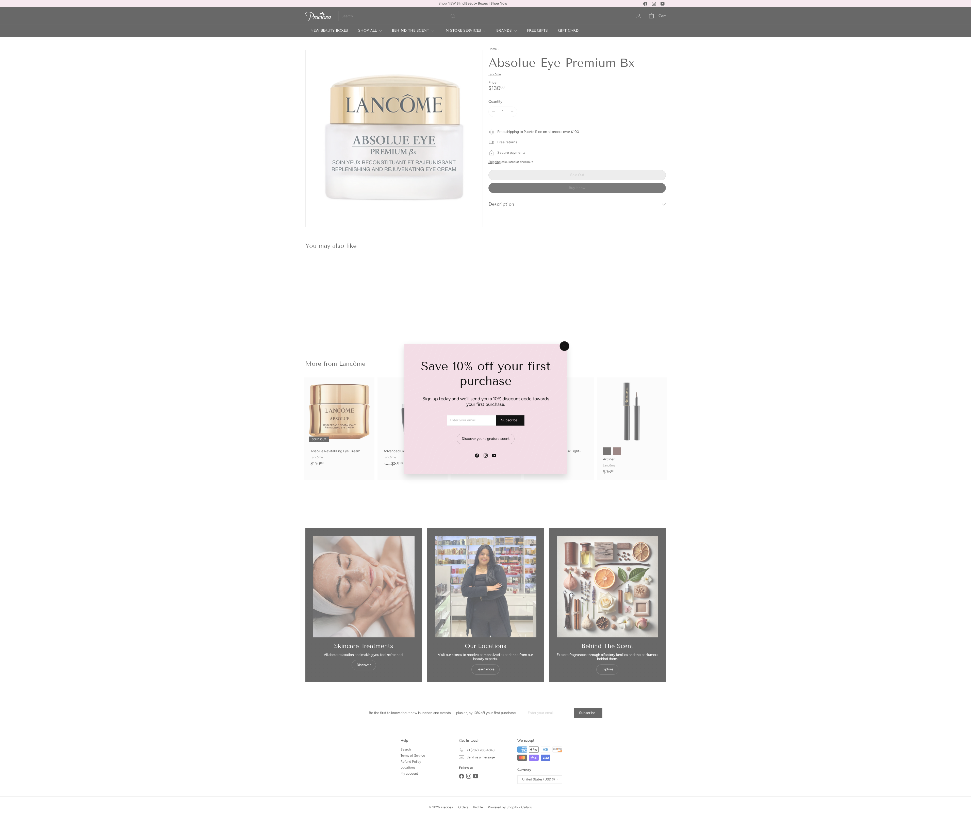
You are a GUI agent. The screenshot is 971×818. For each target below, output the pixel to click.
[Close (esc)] (564, 346)
